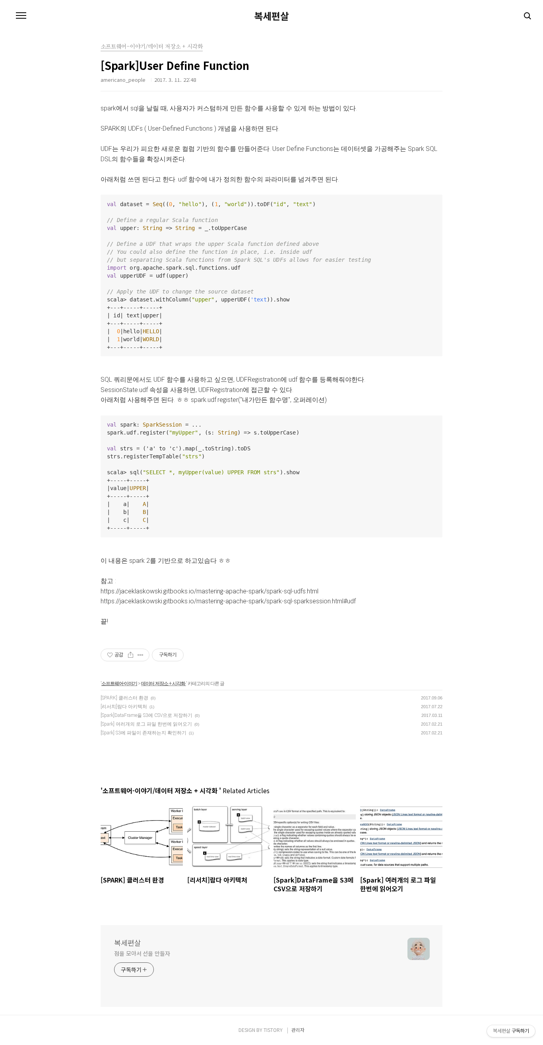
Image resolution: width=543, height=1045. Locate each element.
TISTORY (273, 1029)
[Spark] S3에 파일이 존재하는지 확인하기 (143, 733)
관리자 (297, 1029)
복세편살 (271, 16)
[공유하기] (131, 655)
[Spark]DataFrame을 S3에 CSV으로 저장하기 (146, 715)
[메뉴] (21, 16)
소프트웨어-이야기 (119, 683)
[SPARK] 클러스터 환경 (124, 698)
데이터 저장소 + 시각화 (163, 683)
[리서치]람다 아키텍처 (124, 706)
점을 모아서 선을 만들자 (142, 953)
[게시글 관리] (140, 655)
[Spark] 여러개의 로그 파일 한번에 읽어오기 (146, 724)
